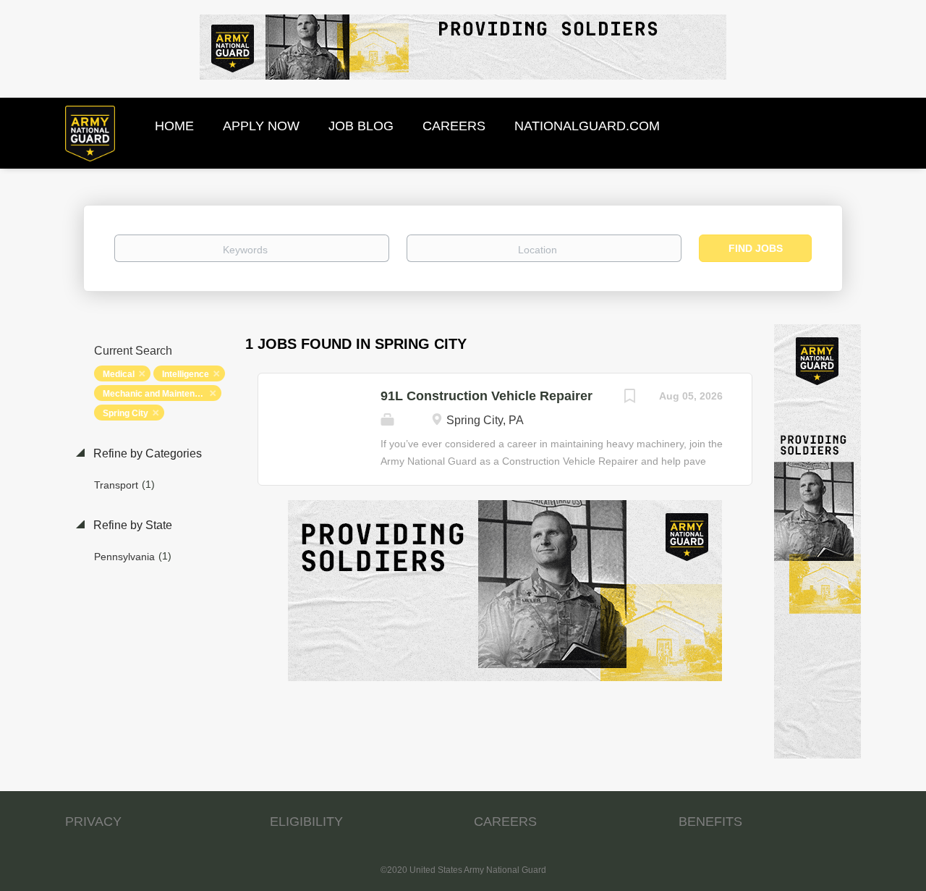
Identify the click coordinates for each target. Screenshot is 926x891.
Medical (119, 374)
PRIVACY (93, 821)
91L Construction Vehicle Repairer (486, 396)
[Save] (630, 398)
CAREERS (505, 821)
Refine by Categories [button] (146, 453)
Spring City (125, 413)
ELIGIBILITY (306, 821)
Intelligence (185, 374)
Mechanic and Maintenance (159, 394)
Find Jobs (756, 248)
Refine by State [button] (131, 525)
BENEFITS (710, 821)
